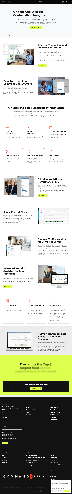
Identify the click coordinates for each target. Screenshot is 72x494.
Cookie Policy (61, 488)
